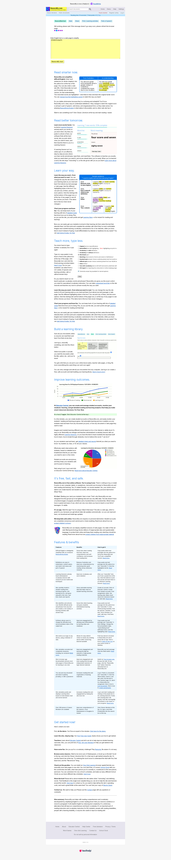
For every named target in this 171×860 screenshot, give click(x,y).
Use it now (87, 774)
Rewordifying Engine (67, 108)
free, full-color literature (86, 742)
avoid (107, 182)
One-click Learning (80, 830)
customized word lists (103, 283)
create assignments (105, 688)
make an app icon (107, 641)
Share (77, 21)
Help (114, 9)
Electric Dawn (107, 785)
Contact (89, 790)
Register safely (113, 13)
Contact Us (92, 830)
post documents (102, 686)
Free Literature (98, 826)
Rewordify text (57, 62)
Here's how (58, 265)
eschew (108, 189)
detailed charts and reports (87, 441)
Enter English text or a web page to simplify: (65, 38)
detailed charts (72, 213)
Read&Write (97, 4)
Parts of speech (106, 21)
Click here (70, 783)
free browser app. (109, 659)
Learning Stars (88, 217)
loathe (101, 189)
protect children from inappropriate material (99, 534)
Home (103, 9)
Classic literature (52, 13)
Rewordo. (98, 749)
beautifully (106, 83)
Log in (122, 13)
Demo (109, 9)
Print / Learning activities (90, 21)
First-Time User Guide (84, 736)
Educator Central (62, 405)
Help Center (86, 826)
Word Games (67, 830)
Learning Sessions (67, 127)
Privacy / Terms (110, 826)
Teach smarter (103, 13)
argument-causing (109, 85)
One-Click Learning (89, 765)
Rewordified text (60, 21)
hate (100, 182)
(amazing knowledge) (103, 89)
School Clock (105, 767)
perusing (96, 190)
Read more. (106, 558)
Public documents (64, 13)
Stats (70, 21)
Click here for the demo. (98, 731)
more (100, 85)
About (64, 826)
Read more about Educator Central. (86, 470)
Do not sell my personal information (85, 834)
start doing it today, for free (66, 233)
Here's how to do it (98, 372)
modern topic (103, 87)
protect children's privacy (62, 523)
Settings (121, 9)
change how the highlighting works (71, 97)
